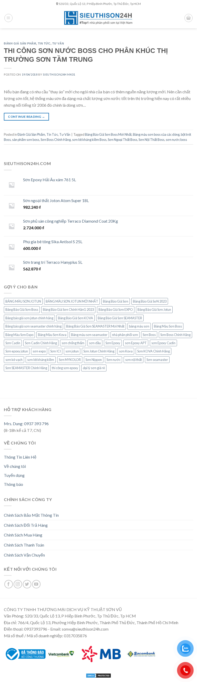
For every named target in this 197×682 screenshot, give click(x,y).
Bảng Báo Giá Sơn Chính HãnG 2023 (68, 309)
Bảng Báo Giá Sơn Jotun (154, 309)
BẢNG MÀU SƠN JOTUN (23, 301)
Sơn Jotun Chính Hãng (98, 351)
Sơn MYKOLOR (70, 360)
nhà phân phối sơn (125, 335)
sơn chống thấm (73, 343)
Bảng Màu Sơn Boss (168, 326)
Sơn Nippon (93, 360)
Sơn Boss (149, 335)
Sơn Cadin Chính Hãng (41, 343)
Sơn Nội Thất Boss (151, 140)
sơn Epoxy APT (136, 343)
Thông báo (13, 484)
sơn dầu (95, 343)
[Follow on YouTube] (36, 584)
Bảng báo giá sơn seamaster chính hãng (33, 326)
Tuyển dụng (14, 475)
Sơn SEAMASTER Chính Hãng (26, 368)
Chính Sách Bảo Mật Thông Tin (31, 515)
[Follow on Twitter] (27, 584)
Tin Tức (44, 43)
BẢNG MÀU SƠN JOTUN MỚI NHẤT (72, 301)
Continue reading (26, 117)
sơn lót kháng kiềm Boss (89, 140)
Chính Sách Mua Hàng (23, 534)
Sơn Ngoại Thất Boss (122, 140)
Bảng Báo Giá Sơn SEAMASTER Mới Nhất (95, 326)
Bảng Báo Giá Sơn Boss (21, 309)
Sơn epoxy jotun (16, 351)
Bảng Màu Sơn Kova (52, 335)
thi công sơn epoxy (65, 368)
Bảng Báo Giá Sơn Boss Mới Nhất (108, 134)
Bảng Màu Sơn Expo (19, 335)
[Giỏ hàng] (188, 18)
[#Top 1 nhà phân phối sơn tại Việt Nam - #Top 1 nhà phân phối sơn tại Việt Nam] (98, 17)
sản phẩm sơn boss (25, 140)
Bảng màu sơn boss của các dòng (156, 134)
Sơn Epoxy (112, 343)
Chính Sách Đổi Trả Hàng (26, 525)
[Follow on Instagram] (18, 584)
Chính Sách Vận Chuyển (24, 554)
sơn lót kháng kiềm (40, 360)
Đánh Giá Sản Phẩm (20, 43)
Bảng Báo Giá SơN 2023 (149, 301)
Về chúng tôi (15, 466)
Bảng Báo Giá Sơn (115, 301)
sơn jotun (72, 351)
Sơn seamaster (157, 360)
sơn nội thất (133, 360)
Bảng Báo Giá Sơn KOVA (75, 318)
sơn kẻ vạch (14, 360)
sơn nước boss (176, 140)
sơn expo (39, 351)
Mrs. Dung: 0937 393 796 (26, 423)
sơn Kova (126, 351)
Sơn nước (113, 360)
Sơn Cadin (12, 343)
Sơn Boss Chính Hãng (56, 140)
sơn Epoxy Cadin (163, 343)
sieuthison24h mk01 (59, 74)
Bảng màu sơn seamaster (89, 335)
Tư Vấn (58, 43)
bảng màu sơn (139, 326)
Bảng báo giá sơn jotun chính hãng (29, 318)
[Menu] (8, 18)
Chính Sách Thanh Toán (24, 544)
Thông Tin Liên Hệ (20, 456)
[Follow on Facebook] (8, 584)
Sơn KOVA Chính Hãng (153, 351)
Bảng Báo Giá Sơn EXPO (115, 309)
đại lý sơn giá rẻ (94, 368)
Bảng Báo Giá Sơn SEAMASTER (120, 318)
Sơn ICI (55, 351)
